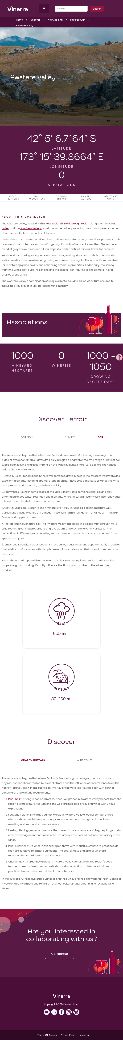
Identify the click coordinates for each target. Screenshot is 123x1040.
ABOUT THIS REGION (12, 197)
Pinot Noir (14, 799)
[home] (22, 8)
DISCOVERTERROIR (61, 197)
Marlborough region (76, 223)
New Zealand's (54, 223)
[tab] (26, 437)
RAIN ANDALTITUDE (86, 197)
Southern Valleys (30, 228)
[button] (44, 8)
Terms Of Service (47, 1035)
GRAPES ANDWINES (110, 197)
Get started (59, 954)
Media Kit (85, 1035)
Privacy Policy (68, 1035)
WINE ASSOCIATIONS (37, 197)
